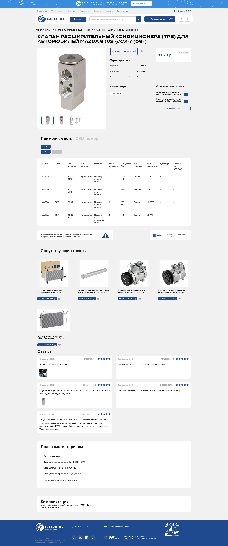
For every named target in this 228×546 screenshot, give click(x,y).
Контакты (109, 11)
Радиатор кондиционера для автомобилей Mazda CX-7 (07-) (168, 93)
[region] (114, 192)
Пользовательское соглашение (116, 527)
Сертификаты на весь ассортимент (60, 480)
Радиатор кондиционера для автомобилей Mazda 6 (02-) (49, 291)
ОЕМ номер (86, 138)
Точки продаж (57, 11)
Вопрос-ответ (123, 11)
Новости (97, 11)
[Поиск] (138, 19)
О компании (42, 11)
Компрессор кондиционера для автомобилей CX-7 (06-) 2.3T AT (131, 291)
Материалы (84, 11)
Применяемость (56, 138)
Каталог (78, 19)
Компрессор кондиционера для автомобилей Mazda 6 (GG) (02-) (169, 100)
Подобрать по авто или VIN (162, 19)
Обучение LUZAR (183, 11)
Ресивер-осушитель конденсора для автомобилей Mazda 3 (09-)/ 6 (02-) (93, 291)
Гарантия (71, 11)
